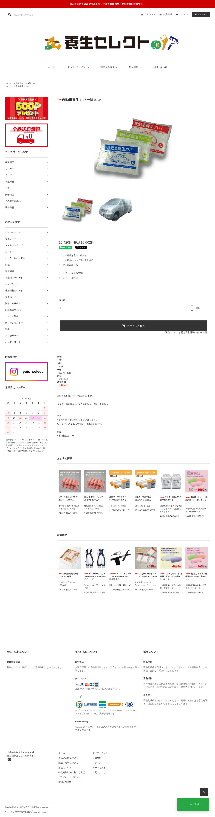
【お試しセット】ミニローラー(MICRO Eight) (146, 575)
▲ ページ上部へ (193, 804)
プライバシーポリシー (69, 777)
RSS (60, 782)
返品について (171, 332)
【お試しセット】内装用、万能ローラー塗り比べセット (171, 576)
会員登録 (167, 14)
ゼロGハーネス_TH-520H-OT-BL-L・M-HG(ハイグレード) (95, 576)
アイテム (202, 14)
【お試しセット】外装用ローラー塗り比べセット (196, 500)
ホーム (51, 67)
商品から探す (107, 67)
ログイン (184, 14)
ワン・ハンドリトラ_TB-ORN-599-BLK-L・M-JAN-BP (120, 576)
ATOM (68, 782)
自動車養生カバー (23, 86)
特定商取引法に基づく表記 (194, 332)
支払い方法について (68, 758)
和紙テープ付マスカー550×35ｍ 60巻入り (118, 498)
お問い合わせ (160, 67)
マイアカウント (100, 753)
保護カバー (32, 83)
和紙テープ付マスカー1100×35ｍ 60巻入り (144, 498)
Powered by (9, 812)
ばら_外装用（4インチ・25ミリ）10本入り (69, 498)
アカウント (149, 14)
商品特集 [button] (134, 67)
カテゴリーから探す (75, 67)
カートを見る (99, 767)
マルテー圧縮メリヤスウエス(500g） (171, 498)
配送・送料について (68, 762)
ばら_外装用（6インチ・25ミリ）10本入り (94, 498)
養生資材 (19, 83)
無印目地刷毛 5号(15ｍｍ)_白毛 (68, 575)
